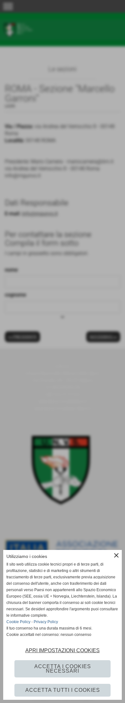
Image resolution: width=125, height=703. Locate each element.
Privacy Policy (46, 622)
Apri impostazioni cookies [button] (62, 650)
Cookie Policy (18, 622)
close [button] (116, 555)
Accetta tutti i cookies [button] (62, 690)
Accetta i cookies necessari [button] (62, 669)
